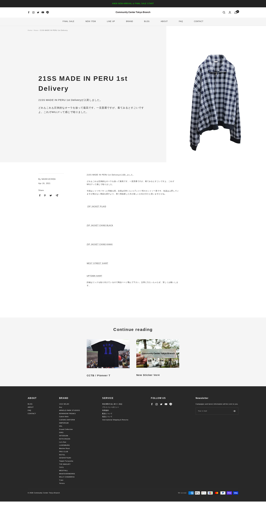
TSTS (61, 467)
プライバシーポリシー (110, 407)
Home (30, 30)
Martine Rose (64, 448)
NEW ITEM (90, 21)
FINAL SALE (68, 21)
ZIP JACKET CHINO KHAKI (100, 244)
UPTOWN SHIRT (94, 276)
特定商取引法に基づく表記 (112, 404)
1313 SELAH (64, 404)
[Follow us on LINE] (47, 12)
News (36, 30)
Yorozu (62, 483)
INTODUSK (63, 436)
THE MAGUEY (65, 464)
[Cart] (235, 12)
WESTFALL (63, 470)
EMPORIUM (64, 423)
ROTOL (62, 455)
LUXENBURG (64, 445)
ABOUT (164, 21)
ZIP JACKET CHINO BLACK (100, 225)
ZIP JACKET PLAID (96, 206)
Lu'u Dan (62, 442)
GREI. (61, 432)
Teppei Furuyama (66, 461)
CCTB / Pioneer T (98, 375)
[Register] (234, 411)
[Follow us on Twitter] (38, 12)
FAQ (181, 21)
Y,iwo (61, 480)
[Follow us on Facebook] (28, 12)
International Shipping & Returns (115, 420)
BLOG (147, 21)
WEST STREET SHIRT (97, 263)
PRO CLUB (63, 451)
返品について (107, 416)
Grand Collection (66, 429)
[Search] (224, 12)
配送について (107, 413)
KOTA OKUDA (64, 439)
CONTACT (198, 21)
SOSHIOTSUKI (65, 458)
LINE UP (111, 21)
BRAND (129, 21)
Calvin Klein (64, 416)
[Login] (230, 12)
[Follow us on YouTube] (42, 12)
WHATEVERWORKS (67, 474)
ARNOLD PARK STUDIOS (69, 410)
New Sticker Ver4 (148, 375)
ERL (60, 426)
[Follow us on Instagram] (33, 12)
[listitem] (39, 195)
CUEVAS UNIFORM (67, 420)
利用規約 (105, 410)
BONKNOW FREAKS (67, 413)
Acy (60, 407)
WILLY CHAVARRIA (67, 477)
